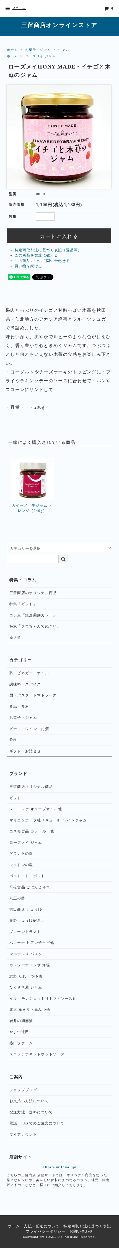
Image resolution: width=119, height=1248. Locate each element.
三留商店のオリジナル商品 (33, 593)
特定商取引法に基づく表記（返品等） (48, 250)
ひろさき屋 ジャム (25, 987)
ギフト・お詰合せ (25, 751)
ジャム (63, 50)
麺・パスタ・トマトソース (33, 695)
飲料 (13, 740)
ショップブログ (23, 1090)
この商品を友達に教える (36, 255)
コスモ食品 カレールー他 (31, 831)
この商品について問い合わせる (42, 261)
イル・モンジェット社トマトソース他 (43, 998)
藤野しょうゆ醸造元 (27, 920)
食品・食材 (19, 706)
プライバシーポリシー (45, 1231)
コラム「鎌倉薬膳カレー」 (33, 615)
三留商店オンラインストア (59, 25)
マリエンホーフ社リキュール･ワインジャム (48, 820)
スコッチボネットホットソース (37, 1054)
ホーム (12, 50)
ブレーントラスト (25, 932)
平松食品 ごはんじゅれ (29, 887)
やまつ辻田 (19, 1032)
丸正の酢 (17, 898)
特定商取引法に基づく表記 (87, 1226)
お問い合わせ (81, 1231)
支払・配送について (42, 1226)
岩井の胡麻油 (21, 1021)
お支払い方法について (29, 1101)
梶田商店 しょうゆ (25, 909)
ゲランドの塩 (21, 853)
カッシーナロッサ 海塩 (29, 965)
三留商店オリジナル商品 (31, 787)
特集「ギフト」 (23, 604)
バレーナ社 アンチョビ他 (31, 943)
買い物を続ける (28, 266)
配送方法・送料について (31, 1112)
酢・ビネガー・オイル (29, 673)
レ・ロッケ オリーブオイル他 (35, 809)
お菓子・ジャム (38, 50)
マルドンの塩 (21, 865)
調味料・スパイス (25, 684)
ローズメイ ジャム (40, 56)
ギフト (15, 798)
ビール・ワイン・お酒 (29, 729)
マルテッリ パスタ (25, 954)
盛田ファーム (21, 1043)
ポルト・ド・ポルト (27, 876)
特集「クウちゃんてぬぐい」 (35, 626)
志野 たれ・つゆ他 (25, 976)
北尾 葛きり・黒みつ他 (29, 1009)
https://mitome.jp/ (59, 1167)
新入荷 (15, 637)
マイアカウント (23, 1134)
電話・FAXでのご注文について (37, 1123)
